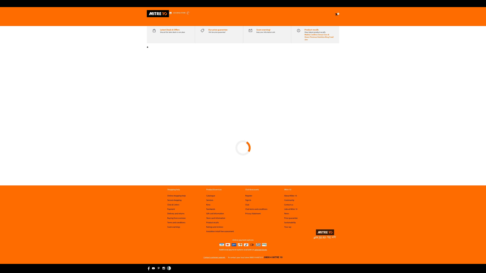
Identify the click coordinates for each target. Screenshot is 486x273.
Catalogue (210, 195)
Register (248, 195)
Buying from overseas (176, 218)
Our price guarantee (217, 29)
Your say (287, 227)
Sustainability (290, 222)
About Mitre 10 (290, 195)
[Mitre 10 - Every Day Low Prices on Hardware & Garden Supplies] (158, 13)
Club (247, 204)
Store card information (215, 218)
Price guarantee (291, 218)
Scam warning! (263, 29)
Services (209, 200)
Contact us (288, 204)
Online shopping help (176, 195)
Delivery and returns (175, 213)
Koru (208, 204)
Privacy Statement (253, 213)
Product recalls (312, 29)
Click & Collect (173, 204)
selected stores (260, 249)
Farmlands (210, 209)
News (286, 213)
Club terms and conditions (256, 209)
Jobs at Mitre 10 (290, 209)
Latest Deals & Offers (169, 29)
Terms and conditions (176, 222)
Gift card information (215, 213)
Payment (171, 209)
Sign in (248, 200)
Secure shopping (174, 200)
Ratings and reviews (214, 227)
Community (289, 200)
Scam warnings (173, 227)
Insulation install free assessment (220, 231)
